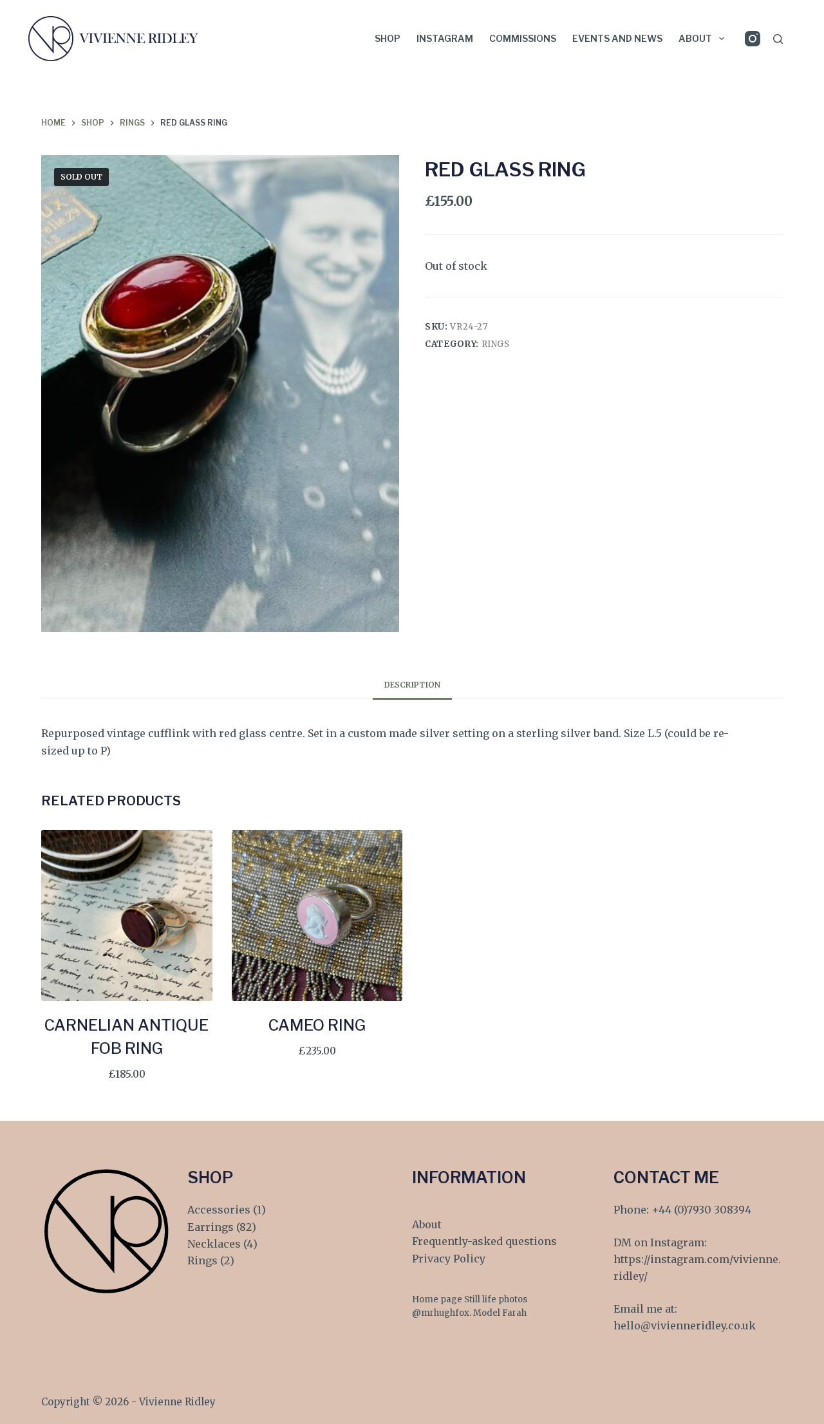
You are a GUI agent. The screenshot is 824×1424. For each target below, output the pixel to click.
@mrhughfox (440, 1312)
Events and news (617, 38)
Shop (387, 38)
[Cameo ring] (317, 915)
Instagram (445, 38)
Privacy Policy (448, 1258)
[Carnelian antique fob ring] (126, 915)
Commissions (522, 38)
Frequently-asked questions (484, 1241)
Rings (496, 344)
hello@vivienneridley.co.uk (684, 1325)
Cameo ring (317, 1025)
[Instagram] (752, 38)
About (695, 38)
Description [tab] (412, 684)
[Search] (778, 39)
